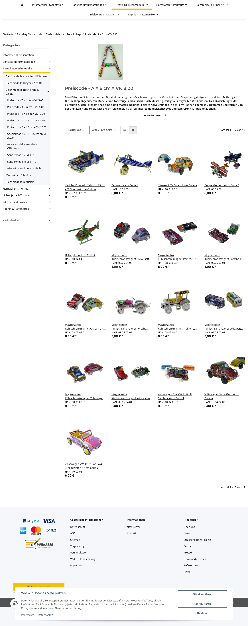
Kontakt (131, 533)
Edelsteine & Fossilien (16, 202)
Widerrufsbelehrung (82, 559)
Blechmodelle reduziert (20, 182)
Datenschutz (45, 614)
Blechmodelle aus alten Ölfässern (26, 76)
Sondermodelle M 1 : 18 (21, 155)
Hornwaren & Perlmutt (16, 188)
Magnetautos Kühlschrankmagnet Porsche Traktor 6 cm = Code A (128, 326)
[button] (125, 130)
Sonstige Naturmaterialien (19, 61)
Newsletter (133, 527)
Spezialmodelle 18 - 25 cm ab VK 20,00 (27, 135)
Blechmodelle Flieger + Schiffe (24, 83)
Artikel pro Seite (102, 130)
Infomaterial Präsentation (18, 55)
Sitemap (75, 539)
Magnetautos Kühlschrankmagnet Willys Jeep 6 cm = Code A (131, 396)
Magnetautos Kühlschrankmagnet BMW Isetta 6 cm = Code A (131, 257)
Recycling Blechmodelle (17, 68)
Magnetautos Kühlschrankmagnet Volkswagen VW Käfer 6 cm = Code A (84, 396)
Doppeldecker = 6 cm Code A (221, 185)
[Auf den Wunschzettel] (99, 149)
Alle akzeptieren (202, 594)
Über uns (189, 527)
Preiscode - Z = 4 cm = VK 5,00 (25, 100)
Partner (188, 546)
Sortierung (74, 130)
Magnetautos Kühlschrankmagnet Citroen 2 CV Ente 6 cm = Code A (85, 326)
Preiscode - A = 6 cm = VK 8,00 (25, 107)
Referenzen (191, 565)
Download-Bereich (195, 559)
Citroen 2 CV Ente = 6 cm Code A (177, 185)
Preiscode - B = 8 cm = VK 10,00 (26, 113)
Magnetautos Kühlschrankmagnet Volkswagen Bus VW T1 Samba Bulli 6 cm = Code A (224, 326)
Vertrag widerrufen (39, 587)
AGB (72, 533)
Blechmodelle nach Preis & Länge (22, 91)
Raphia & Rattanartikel (16, 208)
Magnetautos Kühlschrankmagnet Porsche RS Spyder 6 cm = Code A (223, 257)
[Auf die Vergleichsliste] (90, 149)
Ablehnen (202, 613)
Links (187, 572)
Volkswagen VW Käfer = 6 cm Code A (221, 396)
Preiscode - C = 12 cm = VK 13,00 (26, 120)
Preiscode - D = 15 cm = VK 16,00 (26, 127)
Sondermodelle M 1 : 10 (21, 161)
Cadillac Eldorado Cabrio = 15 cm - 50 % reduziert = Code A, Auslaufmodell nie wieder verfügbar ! (85, 187)
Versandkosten (79, 552)
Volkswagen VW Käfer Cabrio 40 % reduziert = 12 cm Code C (84, 466)
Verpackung (77, 546)
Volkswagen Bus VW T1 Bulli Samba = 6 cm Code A (175, 396)
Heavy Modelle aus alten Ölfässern (22, 146)
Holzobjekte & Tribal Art (17, 195)
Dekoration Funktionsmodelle (23, 168)
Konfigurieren (202, 603)
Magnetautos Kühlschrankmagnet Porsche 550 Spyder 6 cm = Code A (178, 257)
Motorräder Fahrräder (19, 175)
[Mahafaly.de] (22, 5)
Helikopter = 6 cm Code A (80, 255)
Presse (188, 552)
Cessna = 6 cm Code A (124, 185)
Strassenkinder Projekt (197, 539)
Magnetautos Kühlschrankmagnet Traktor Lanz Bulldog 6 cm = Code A (178, 326)
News (187, 533)
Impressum (27, 614)
